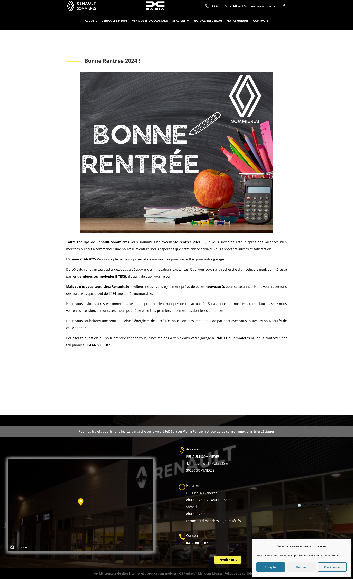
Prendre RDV (228, 560)
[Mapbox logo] (19, 547)
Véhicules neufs (114, 20)
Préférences (332, 567)
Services (178, 20)
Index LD (96, 573)
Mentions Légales (210, 573)
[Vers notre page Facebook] (284, 6)
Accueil (91, 20)
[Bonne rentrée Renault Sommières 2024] (176, 232)
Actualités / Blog (208, 20)
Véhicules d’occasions (150, 20)
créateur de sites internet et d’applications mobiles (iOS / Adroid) (151, 573)
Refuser (301, 567)
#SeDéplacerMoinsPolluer (183, 431)
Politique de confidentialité (243, 573)
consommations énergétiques (250, 431)
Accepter (271, 567)
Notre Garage (238, 20)
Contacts (260, 20)
